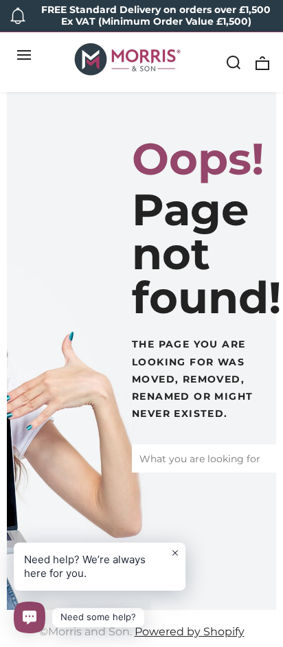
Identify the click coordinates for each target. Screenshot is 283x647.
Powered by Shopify (190, 631)
